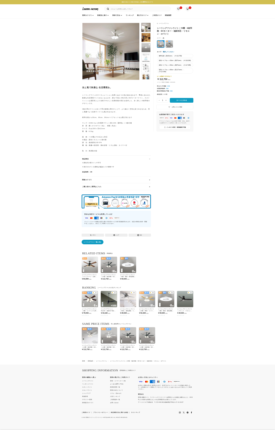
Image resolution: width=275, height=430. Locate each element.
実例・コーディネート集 (118, 381)
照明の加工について (116, 390)
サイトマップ (135, 412)
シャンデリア (86, 393)
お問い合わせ (114, 402)
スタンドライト (87, 390)
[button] (87, 49)
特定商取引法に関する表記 (119, 412)
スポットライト (87, 387)
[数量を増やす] (166, 100)
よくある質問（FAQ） (117, 384)
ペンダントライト (88, 384)
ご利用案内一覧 (115, 399)
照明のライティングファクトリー (94, 417)
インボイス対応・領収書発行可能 (176, 127)
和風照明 (85, 396)
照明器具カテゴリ (88, 402)
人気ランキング (115, 396)
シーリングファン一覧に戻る (92, 242)
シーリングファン (164, 23)
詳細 (168, 86)
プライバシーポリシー (100, 412)
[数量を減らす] (159, 100)
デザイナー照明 (87, 399)
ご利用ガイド (86, 412)
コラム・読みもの (115, 393)
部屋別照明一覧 (115, 387)
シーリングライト (88, 381)
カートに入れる (181, 100)
